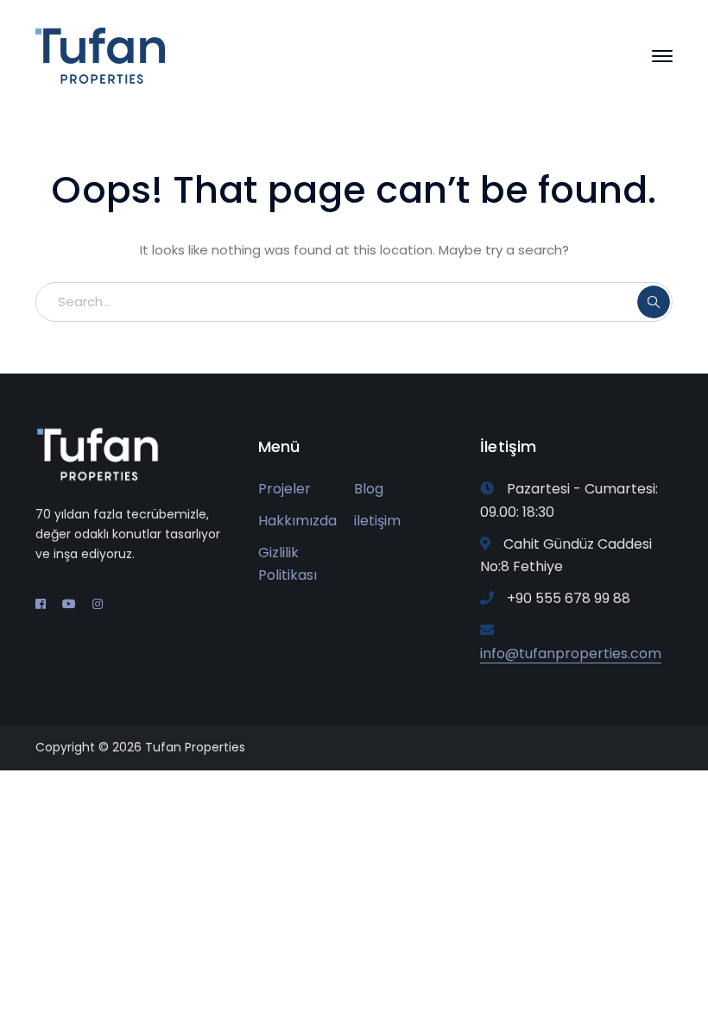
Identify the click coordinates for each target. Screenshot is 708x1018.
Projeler (284, 489)
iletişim (377, 521)
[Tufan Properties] (100, 55)
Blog (368, 489)
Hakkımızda (297, 521)
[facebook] (40, 604)
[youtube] (69, 604)
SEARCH (653, 302)
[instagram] (97, 604)
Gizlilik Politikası (287, 564)
